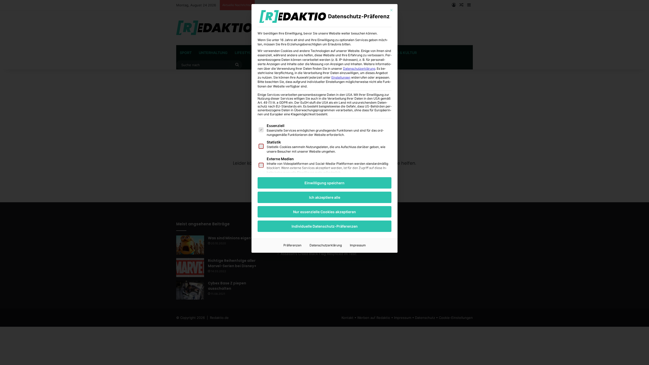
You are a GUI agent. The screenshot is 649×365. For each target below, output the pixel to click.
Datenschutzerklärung (359, 68)
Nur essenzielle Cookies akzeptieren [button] (324, 212)
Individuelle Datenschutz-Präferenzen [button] (325, 226)
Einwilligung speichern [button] (324, 183)
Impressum (358, 245)
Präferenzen (292, 245)
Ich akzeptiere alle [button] (324, 197)
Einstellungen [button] (340, 77)
